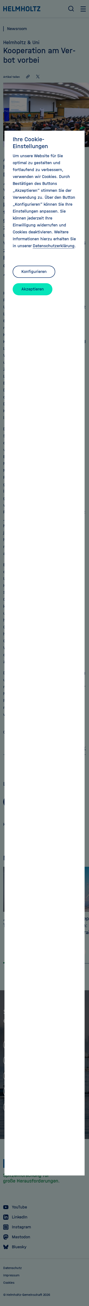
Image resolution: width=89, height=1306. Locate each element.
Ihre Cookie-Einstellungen (30, 143)
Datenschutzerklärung (54, 245)
